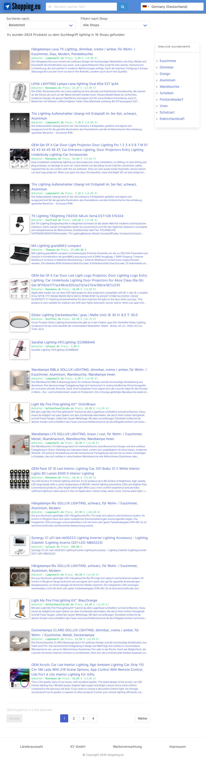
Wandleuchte (169, 86)
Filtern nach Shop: (94, 18)
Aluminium (167, 80)
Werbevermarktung (127, 747)
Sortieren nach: (18, 18)
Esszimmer (168, 61)
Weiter (142, 718)
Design (165, 74)
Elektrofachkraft (172, 119)
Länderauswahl (31, 747)
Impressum (177, 747)
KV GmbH (77, 747)
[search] (122, 7)
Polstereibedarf (171, 99)
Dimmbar (167, 67)
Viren (164, 106)
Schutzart (167, 112)
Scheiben (167, 93)
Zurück (14, 718)
